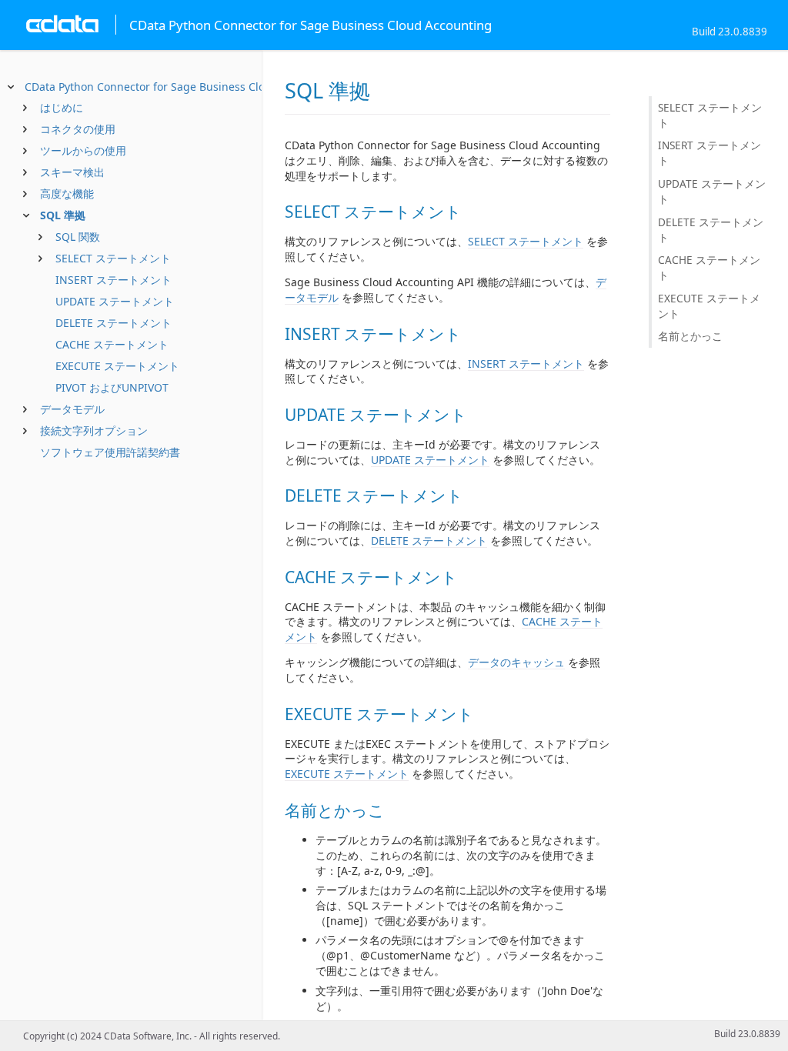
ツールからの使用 (83, 150)
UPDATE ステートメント (114, 301)
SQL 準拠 (62, 215)
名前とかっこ (690, 336)
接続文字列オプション (94, 430)
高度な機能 (67, 193)
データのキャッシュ (516, 662)
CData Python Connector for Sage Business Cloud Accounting (182, 86)
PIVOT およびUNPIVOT (112, 387)
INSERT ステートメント (113, 279)
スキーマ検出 (72, 172)
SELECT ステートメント (113, 258)
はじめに (61, 107)
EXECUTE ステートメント (117, 366)
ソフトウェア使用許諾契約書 (110, 452)
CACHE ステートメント (112, 344)
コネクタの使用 (77, 129)
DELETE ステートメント (113, 322)
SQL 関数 (77, 236)
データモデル (72, 409)
